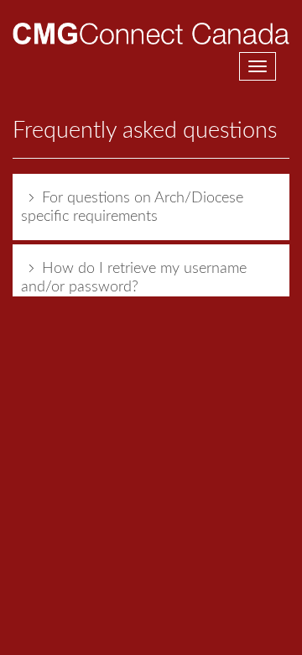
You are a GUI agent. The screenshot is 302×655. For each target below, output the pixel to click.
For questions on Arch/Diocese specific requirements (132, 207)
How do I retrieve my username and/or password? (134, 278)
